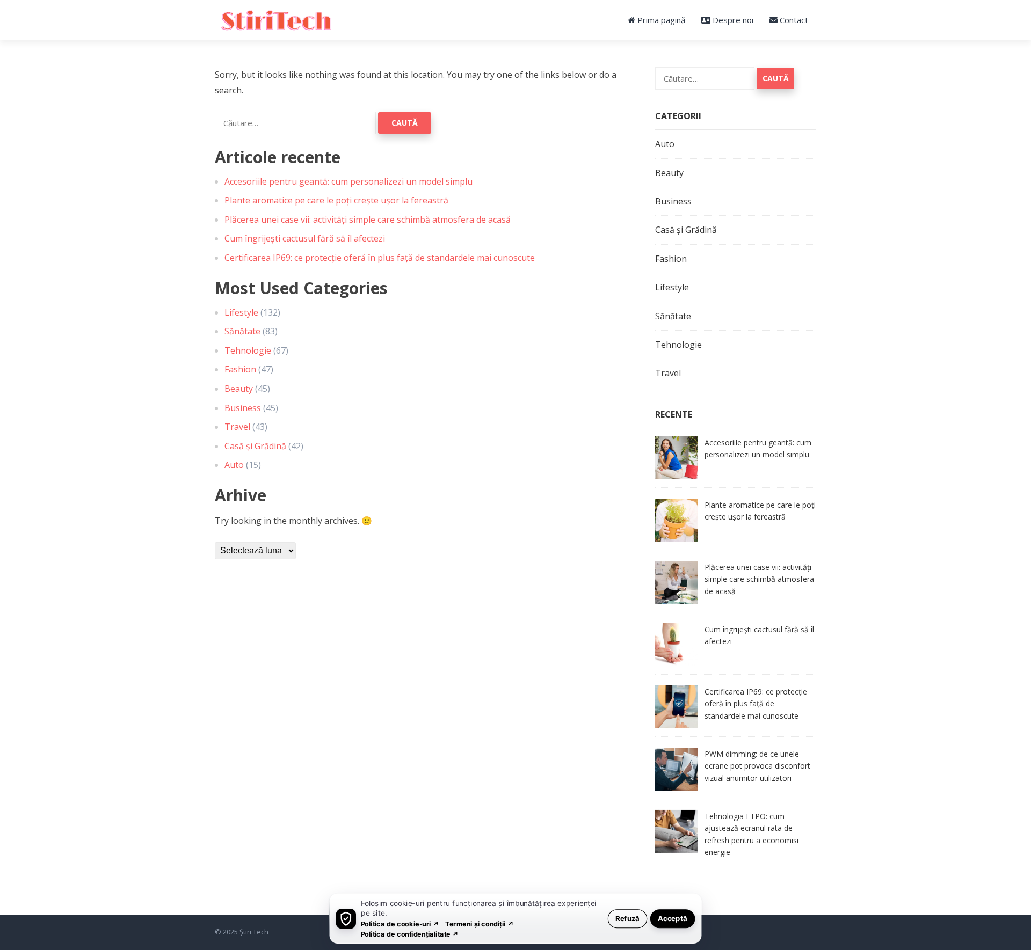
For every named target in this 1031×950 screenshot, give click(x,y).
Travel (237, 427)
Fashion (240, 369)
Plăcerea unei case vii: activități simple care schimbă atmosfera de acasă (367, 219)
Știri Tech (253, 932)
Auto (234, 465)
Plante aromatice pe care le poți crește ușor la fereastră (336, 200)
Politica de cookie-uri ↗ (400, 923)
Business (242, 408)
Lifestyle (241, 312)
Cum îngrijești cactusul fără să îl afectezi (304, 238)
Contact (793, 19)
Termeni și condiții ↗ (479, 923)
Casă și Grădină (255, 446)
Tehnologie (247, 350)
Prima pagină (660, 19)
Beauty (238, 388)
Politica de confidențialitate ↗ (410, 934)
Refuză (627, 918)
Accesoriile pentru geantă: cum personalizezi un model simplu (348, 181)
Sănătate (242, 331)
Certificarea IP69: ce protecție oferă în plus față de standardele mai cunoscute (379, 258)
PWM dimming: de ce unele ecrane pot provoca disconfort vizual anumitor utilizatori (757, 766)
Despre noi (731, 19)
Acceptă (672, 918)
